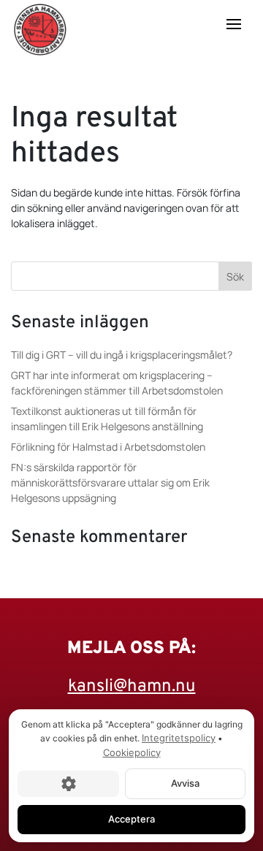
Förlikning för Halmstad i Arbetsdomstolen (108, 447)
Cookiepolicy (132, 752)
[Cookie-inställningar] (68, 784)
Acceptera (131, 819)
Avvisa (185, 783)
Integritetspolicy (179, 738)
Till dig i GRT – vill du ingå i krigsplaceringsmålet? (121, 355)
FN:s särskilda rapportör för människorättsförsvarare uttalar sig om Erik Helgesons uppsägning (110, 482)
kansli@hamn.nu (132, 687)
